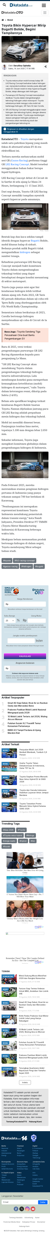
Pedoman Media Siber (11, 1222)
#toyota (7, 560)
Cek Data (36, 1169)
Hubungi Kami (35, 1121)
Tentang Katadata (15, 1218)
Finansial (20, 1146)
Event (35, 1184)
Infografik (36, 1164)
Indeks (25, 1082)
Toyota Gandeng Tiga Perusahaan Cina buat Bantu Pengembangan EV (22, 335)
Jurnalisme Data (39, 1162)
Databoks (36, 1181)
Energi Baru (21, 1164)
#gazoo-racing (10, 566)
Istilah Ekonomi (7, 1169)
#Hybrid (23, 841)
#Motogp (30, 835)
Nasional (5, 1148)
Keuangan (21, 1151)
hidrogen (25, 252)
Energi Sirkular (22, 1166)
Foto (19, 1182)
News (19, 1175)
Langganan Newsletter (12, 1196)
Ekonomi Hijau (22, 1162)
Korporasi (20, 1155)
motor (6, 1017)
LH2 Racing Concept (17, 164)
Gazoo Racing (19, 160)
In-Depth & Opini (8, 1173)
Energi (4, 1155)
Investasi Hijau (22, 1169)
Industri (4, 1151)
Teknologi (36, 1158)
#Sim (33, 841)
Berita (4, 1146)
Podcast (20, 1184)
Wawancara (6, 1180)
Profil (4, 1166)
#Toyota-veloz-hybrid (12, 835)
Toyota (25, 139)
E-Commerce (38, 1148)
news (5, 989)
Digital (35, 1146)
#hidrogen (26, 566)
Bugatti (35, 240)
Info (34, 1173)
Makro (19, 1148)
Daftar (42, 1202)
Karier (37, 1218)
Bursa (19, 1153)
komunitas (8, 976)
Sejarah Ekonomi (8, 1164)
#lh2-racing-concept (25, 560)
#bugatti (39, 566)
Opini (4, 1177)
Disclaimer (41, 1222)
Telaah (4, 1175)
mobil (10, 20)
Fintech (35, 1151)
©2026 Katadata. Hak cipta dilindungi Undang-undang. (24, 1231)
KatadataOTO (38, 1186)
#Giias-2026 (8, 830)
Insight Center (38, 1179)
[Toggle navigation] (44, 12)
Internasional (6, 1153)
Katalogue (21, 1180)
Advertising (28, 1218)
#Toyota (21, 830)
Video (19, 1173)
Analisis (35, 1166)
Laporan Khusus (8, 1182)
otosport (7, 1069)
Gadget (35, 1155)
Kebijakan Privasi (28, 1222)
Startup (35, 1153)
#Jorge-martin (9, 841)
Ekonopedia (6, 1162)
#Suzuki (6, 846)
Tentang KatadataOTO (16, 1121)
